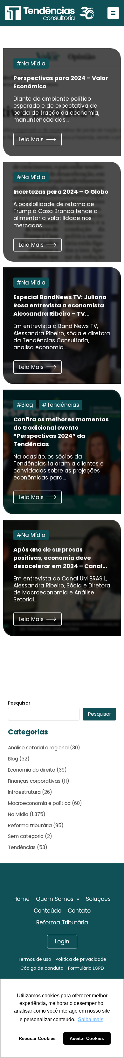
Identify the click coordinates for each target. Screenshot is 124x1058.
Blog (27, 405)
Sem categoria (26, 836)
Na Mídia (33, 63)
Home (21, 899)
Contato (79, 910)
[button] (37, 139)
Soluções (98, 899)
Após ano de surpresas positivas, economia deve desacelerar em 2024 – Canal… (60, 558)
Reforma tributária (30, 825)
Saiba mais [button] (90, 1019)
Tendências (63, 405)
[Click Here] (113, 13)
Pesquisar (19, 703)
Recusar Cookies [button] (37, 1038)
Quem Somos (54, 899)
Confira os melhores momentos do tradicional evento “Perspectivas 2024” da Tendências (61, 431)
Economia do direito (31, 770)
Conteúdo (47, 910)
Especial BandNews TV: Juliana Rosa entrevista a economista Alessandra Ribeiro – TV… (60, 305)
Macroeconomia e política (39, 803)
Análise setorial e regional (38, 747)
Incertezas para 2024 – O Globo (60, 192)
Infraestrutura (24, 792)
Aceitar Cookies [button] (87, 1038)
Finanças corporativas (34, 781)
